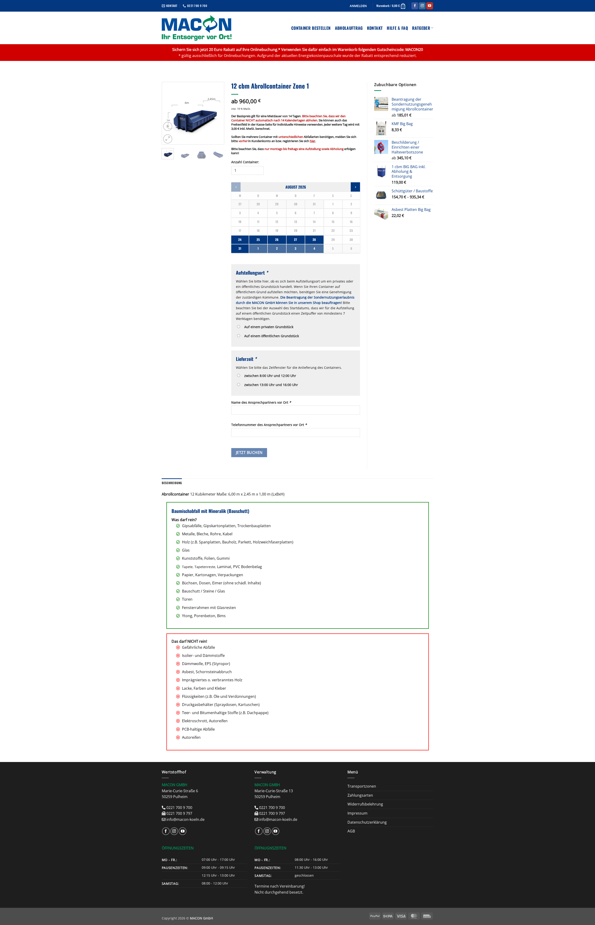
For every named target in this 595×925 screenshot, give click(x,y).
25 (258, 239)
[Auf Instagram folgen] (422, 5)
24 (239, 239)
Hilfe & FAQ (397, 28)
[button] (358, 6)
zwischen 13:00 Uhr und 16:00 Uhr (270, 385)
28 (314, 239)
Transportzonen (361, 786)
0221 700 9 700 (179, 807)
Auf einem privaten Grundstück (267, 327)
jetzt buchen (249, 452)
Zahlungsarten (360, 795)
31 (239, 248)
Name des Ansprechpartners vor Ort (261, 402)
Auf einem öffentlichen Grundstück (270, 336)
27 (295, 239)
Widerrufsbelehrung (365, 804)
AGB (351, 831)
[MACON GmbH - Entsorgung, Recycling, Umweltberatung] (197, 28)
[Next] (217, 113)
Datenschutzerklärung (367, 822)
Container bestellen (311, 28)
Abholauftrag (349, 28)
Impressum (357, 813)
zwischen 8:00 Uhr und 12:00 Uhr (269, 375)
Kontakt (375, 28)
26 (276, 239)
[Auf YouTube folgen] (429, 5)
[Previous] (169, 113)
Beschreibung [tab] (172, 483)
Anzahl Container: (245, 162)
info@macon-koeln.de (185, 819)
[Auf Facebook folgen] (414, 5)
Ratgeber (421, 28)
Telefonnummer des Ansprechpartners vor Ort (269, 425)
